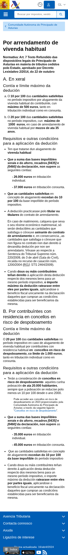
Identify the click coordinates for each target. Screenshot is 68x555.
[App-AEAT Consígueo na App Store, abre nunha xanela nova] (28, 552)
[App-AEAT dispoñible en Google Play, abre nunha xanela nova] (12, 552)
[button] (62, 4)
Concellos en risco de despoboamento (35, 410)
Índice (13, 549)
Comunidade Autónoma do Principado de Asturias (32, 26)
